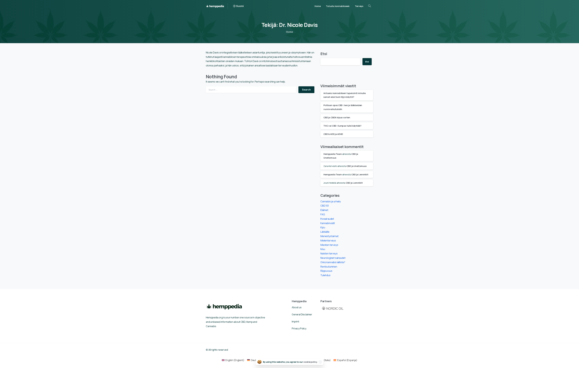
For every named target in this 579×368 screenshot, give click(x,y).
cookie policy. (310, 361)
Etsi (323, 53)
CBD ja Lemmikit (359, 174)
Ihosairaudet (327, 218)
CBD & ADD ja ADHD (333, 134)
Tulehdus (325, 275)
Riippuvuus (326, 270)
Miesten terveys (329, 245)
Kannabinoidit (327, 223)
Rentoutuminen (328, 266)
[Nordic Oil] (332, 308)
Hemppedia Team (332, 154)
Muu (322, 249)
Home (289, 31)
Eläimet (324, 210)
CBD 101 (324, 205)
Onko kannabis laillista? (332, 262)
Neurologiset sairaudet (332, 258)
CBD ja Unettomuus (356, 166)
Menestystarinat (329, 236)
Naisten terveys (329, 253)
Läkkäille (324, 231)
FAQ (322, 214)
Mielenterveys (328, 240)
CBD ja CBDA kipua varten (336, 117)
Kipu (322, 227)
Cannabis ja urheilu (330, 201)
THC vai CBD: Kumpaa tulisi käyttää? (342, 125)
